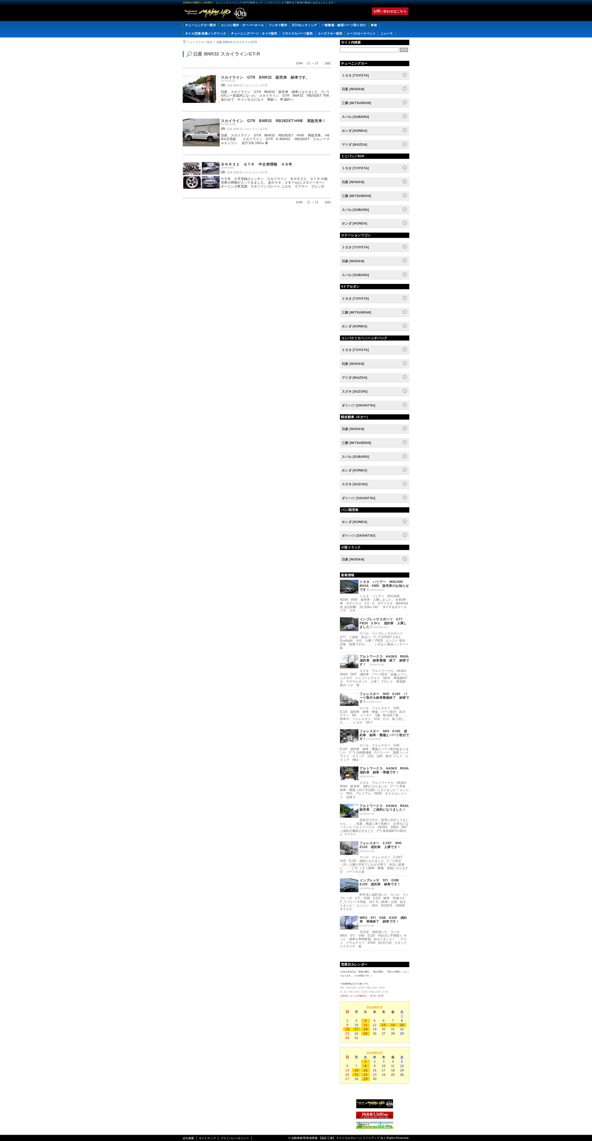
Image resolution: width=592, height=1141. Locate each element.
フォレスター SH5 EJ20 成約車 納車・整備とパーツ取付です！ (384, 735)
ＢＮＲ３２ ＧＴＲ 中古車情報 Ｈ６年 (257, 164)
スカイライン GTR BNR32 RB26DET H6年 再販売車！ (273, 121)
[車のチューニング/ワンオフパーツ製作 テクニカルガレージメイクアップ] (215, 13)
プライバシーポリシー (235, 1138)
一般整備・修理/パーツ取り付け (344, 25)
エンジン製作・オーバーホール (242, 25)
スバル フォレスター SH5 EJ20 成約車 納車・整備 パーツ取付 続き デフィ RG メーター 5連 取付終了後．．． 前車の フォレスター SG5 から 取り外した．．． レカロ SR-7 (374, 715)
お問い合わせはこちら (390, 11)
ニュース (387, 33)
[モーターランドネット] (374, 1117)
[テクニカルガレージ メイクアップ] (374, 1107)
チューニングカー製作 (200, 25)
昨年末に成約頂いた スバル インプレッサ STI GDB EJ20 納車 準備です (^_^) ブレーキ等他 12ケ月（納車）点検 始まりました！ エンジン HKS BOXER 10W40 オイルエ (374, 902)
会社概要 (188, 1138)
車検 (374, 25)
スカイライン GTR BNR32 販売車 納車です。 (265, 77)
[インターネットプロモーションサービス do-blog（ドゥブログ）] (374, 1127)
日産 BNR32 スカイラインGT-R (236, 42)
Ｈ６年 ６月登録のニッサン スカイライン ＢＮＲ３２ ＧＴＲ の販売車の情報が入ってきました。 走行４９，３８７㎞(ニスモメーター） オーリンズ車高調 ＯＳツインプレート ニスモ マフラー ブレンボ (275, 182)
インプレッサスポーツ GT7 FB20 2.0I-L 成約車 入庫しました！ (383, 623)
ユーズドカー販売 (330, 33)
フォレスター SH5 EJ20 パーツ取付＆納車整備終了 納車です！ (384, 698)
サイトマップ (207, 1138)
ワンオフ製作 (278, 25)
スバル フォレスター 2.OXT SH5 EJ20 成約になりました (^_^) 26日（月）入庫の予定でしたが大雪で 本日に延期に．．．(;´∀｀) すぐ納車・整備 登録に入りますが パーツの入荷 (374, 864)
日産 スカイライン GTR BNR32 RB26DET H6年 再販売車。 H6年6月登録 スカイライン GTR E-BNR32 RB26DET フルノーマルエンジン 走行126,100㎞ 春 (275, 139)
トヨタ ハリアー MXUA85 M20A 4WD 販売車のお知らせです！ (384, 585)
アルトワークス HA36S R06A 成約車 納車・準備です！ (386, 770)
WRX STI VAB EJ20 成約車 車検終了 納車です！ (383, 919)
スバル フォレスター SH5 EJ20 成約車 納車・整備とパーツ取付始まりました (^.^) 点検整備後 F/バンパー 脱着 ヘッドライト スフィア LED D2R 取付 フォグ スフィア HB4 (374, 752)
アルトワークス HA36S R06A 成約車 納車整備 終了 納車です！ (386, 660)
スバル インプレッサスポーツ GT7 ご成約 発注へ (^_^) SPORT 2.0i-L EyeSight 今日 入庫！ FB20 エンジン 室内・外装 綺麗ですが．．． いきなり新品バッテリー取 (374, 640)
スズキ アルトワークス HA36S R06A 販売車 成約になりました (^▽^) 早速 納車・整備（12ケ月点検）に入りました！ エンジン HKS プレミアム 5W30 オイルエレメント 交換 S (374, 790)
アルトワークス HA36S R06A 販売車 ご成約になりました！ (386, 808)
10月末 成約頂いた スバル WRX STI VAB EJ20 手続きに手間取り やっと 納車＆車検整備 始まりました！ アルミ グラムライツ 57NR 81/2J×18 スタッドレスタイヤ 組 (373, 939)
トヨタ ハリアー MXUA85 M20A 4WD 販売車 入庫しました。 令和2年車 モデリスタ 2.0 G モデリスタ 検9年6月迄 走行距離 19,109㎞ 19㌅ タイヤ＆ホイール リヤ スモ (374, 603)
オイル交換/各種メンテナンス (205, 33)
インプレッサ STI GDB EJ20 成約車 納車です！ (381, 882)
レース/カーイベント (361, 33)
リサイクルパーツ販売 (297, 33)
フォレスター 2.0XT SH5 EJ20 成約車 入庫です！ (382, 845)
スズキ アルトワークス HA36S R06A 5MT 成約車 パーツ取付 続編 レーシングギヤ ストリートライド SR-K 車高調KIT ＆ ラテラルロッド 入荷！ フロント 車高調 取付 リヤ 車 (375, 678)
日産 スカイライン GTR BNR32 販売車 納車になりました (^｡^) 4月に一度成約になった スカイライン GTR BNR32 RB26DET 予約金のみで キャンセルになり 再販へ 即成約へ (275, 95)
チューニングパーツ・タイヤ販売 (254, 33)
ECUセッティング (304, 25)
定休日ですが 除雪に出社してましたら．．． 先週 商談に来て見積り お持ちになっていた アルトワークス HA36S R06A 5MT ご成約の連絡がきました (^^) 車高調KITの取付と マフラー (375, 827)
